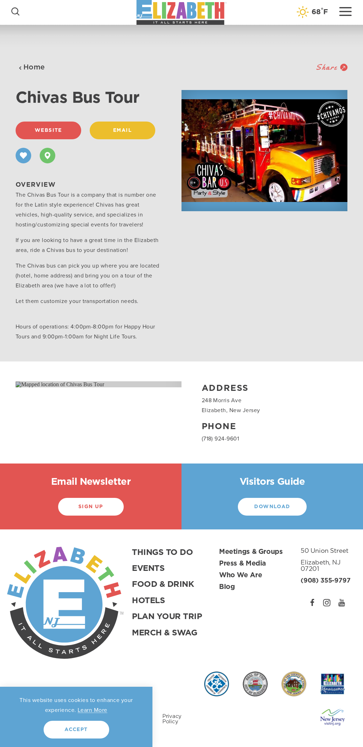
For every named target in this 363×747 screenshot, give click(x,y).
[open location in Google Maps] (60, 384)
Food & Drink (163, 584)
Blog (227, 587)
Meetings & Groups (251, 552)
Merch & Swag (164, 633)
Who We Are (240, 575)
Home (34, 67)
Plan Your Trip (167, 617)
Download (272, 506)
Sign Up (90, 506)
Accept (76, 729)
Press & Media (242, 563)
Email (122, 130)
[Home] (181, 12)
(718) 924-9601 (220, 438)
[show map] (47, 155)
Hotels (148, 601)
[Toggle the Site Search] (15, 10)
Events (148, 569)
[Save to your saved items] (23, 155)
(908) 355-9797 (326, 581)
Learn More (92, 710)
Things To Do (162, 553)
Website (48, 130)
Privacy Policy (172, 719)
